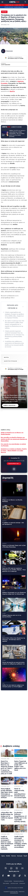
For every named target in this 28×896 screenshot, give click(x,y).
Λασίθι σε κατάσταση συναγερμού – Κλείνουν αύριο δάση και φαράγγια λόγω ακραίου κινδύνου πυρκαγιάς (7, 843)
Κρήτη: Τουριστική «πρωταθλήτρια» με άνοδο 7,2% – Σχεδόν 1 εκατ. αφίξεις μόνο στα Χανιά (20, 766)
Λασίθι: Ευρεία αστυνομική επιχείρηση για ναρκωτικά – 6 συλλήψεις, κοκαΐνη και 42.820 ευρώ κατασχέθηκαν (20, 842)
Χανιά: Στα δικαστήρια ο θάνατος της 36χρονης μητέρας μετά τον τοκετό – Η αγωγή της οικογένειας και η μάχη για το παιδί (7, 767)
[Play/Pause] (14, 392)
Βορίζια (12, 91)
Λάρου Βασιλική (5, 64)
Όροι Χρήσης (6, 883)
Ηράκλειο (4, 11)
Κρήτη (3, 855)
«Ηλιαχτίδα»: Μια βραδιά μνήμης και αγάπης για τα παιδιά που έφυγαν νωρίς (7, 816)
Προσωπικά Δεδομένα (19, 881)
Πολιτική (13, 855)
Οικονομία (19, 855)
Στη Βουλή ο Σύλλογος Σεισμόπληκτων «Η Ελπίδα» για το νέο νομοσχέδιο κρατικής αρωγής (20, 817)
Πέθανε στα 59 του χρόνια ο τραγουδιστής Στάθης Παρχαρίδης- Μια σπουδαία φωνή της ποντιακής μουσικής (17, 133)
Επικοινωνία (22, 883)
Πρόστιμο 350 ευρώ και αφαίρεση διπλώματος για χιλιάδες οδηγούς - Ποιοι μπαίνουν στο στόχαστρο (14, 570)
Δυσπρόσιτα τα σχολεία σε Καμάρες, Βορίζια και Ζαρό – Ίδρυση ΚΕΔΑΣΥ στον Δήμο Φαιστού (14, 450)
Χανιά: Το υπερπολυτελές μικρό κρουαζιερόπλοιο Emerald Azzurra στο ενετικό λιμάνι (20, 793)
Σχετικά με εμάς (14, 883)
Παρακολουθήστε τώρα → (14, 463)
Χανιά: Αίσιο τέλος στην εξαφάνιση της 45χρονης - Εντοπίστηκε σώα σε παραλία (13, 639)
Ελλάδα (8, 855)
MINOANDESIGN (14, 893)
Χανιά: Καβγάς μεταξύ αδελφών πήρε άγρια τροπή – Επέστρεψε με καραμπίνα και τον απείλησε (7, 793)
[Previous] (4, 391)
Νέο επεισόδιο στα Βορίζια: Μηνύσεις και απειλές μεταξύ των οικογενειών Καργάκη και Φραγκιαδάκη (14, 439)
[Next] (24, 391)
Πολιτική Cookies (8, 881)
